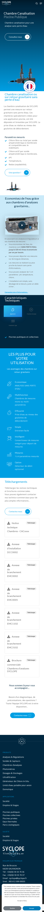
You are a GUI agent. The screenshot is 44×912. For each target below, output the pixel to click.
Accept (31, 908)
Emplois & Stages (11, 805)
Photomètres (9, 769)
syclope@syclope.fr (18, 878)
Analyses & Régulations (13, 757)
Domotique (8, 789)
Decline (12, 908)
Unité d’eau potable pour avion (17, 785)
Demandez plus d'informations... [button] (16, 292)
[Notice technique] (22, 527)
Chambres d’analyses (12, 765)
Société (6, 801)
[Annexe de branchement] (22, 571)
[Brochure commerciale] (22, 666)
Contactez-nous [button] (20, 715)
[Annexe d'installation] (22, 548)
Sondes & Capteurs (11, 761)
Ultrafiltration (9, 777)
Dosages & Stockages (12, 773)
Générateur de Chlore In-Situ (16, 781)
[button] (41, 3)
